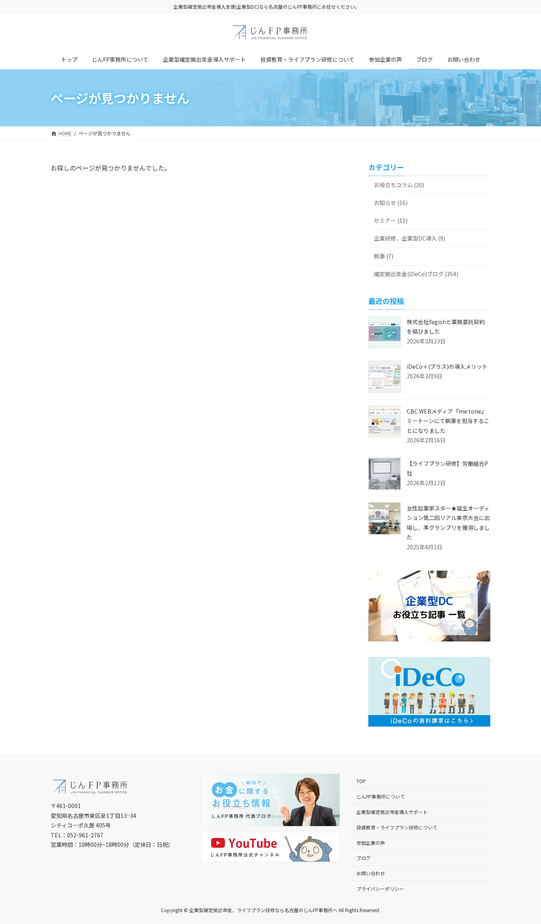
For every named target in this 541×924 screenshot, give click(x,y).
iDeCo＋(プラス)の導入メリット (447, 366)
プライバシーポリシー (380, 888)
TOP (361, 781)
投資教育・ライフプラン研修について (396, 827)
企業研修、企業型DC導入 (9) (409, 238)
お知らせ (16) (391, 203)
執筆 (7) (383, 256)
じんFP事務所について (380, 796)
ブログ (363, 858)
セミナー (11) (391, 220)
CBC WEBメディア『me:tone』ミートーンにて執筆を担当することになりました (448, 420)
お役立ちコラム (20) (399, 185)
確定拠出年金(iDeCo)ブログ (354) (416, 274)
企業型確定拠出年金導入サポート (392, 811)
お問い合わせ (370, 873)
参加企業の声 (370, 842)
